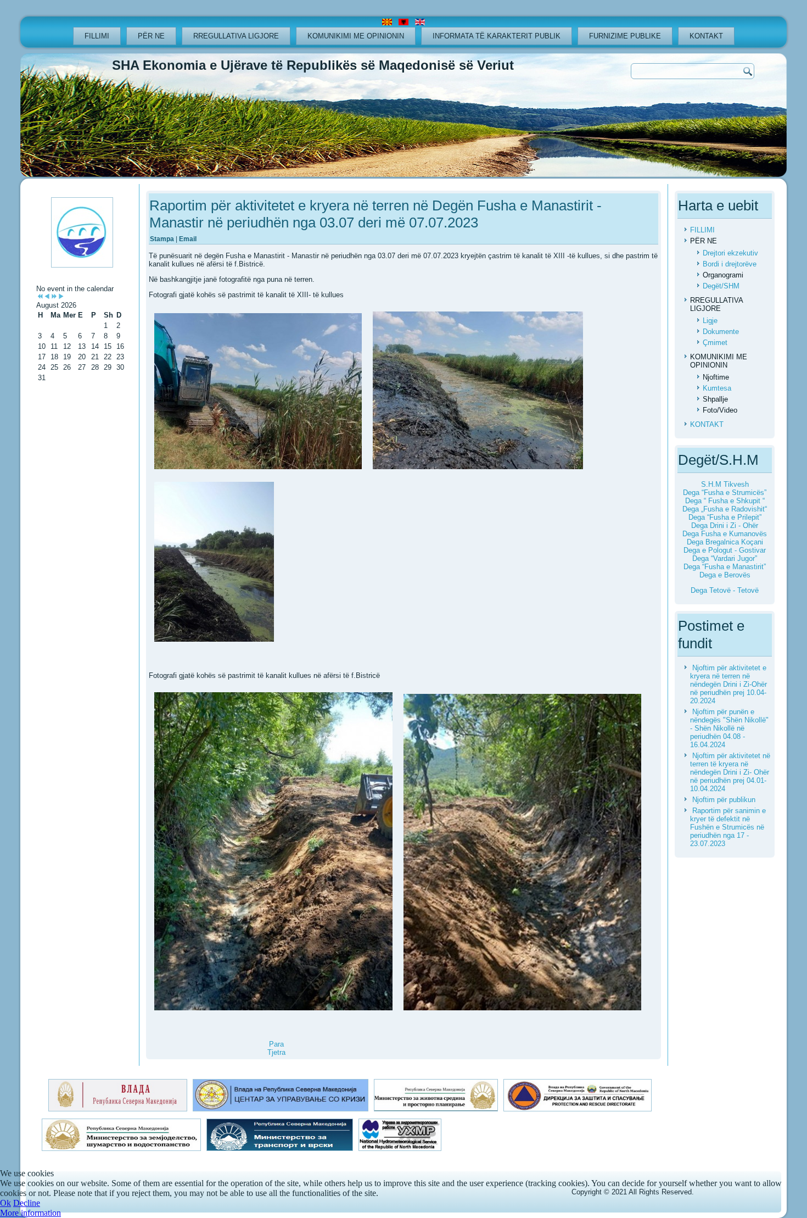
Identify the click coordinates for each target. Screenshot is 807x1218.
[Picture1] (258, 392)
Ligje (710, 320)
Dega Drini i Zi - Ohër (724, 525)
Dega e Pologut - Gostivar (724, 550)
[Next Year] (54, 297)
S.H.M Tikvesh (725, 484)
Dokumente (721, 331)
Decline (26, 1203)
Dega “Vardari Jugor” (724, 558)
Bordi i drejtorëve (729, 264)
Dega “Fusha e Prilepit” (724, 517)
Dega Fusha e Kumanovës (724, 534)
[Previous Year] (39, 297)
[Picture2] (478, 391)
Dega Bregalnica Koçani (725, 542)
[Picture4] (273, 852)
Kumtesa (717, 388)
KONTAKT (706, 36)
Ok (5, 1203)
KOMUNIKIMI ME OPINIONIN (355, 36)
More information (30, 1212)
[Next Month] (61, 297)
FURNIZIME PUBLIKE (625, 36)
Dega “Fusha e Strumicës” (724, 492)
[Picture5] (522, 852)
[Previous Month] (47, 297)
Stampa (163, 239)
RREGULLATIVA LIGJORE (236, 36)
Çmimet (715, 342)
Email (188, 239)
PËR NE (151, 36)
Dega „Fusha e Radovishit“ (724, 509)
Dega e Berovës (724, 575)
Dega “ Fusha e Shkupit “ (725, 501)
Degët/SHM (721, 286)
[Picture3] (214, 562)
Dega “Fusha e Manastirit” (724, 567)
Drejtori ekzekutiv (730, 253)
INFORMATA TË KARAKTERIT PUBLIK (497, 36)
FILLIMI (97, 36)
